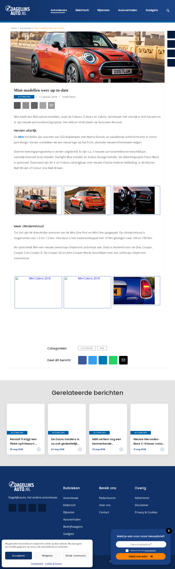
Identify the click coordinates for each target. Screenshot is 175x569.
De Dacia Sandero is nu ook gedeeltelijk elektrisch (65, 441)
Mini (21, 137)
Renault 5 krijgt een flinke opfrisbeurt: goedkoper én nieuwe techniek (25, 441)
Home (14, 28)
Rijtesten (103, 10)
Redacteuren (107, 498)
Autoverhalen (127, 10)
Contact (104, 512)
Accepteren (18, 555)
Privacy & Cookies (146, 512)
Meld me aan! (138, 556)
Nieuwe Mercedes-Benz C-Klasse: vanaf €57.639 (148, 441)
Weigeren (47, 555)
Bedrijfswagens (73, 527)
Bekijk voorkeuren (76, 555)
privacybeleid (150, 550)
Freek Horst (68, 96)
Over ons (105, 505)
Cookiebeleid (37, 563)
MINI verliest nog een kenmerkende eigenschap (106, 441)
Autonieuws (59, 10)
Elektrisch (82, 10)
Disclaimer (142, 505)
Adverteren (142, 498)
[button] (166, 10)
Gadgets (152, 10)
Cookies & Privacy (53, 563)
